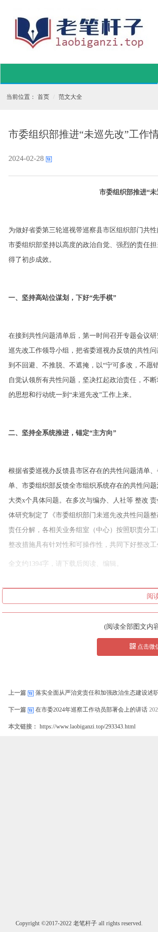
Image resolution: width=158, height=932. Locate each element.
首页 (43, 97)
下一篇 (17, 709)
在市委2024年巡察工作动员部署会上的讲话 (91, 709)
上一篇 (17, 693)
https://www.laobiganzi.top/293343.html (88, 726)
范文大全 (70, 97)
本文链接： (23, 726)
